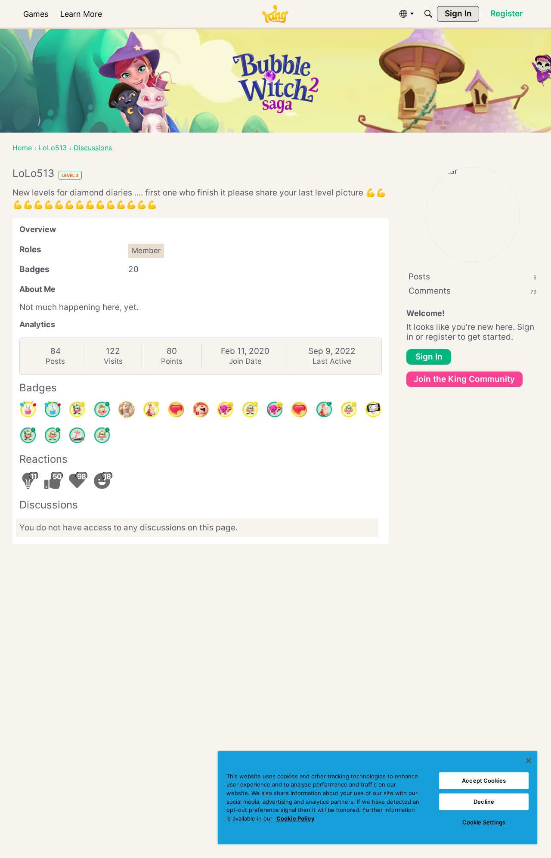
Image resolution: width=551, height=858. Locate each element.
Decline (484, 801)
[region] (377, 797)
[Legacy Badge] (126, 409)
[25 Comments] (250, 409)
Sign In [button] (429, 357)
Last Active (332, 361)
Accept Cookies (484, 780)
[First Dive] (102, 435)
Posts (55, 361)
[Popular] (324, 409)
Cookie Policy (295, 818)
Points (172, 361)
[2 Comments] (52, 435)
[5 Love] (299, 409)
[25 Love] (176, 409)
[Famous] (151, 409)
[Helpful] (274, 409)
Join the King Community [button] (464, 379)
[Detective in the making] (102, 409)
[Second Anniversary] (28, 409)
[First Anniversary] (52, 409)
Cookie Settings (484, 822)
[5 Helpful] (225, 409)
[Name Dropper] (77, 435)
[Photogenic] (373, 409)
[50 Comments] (77, 409)
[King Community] (275, 14)
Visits (113, 361)
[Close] (528, 760)
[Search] (428, 14)
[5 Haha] (200, 409)
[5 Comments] (28, 435)
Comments (472, 291)
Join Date (245, 361)
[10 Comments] (349, 409)
